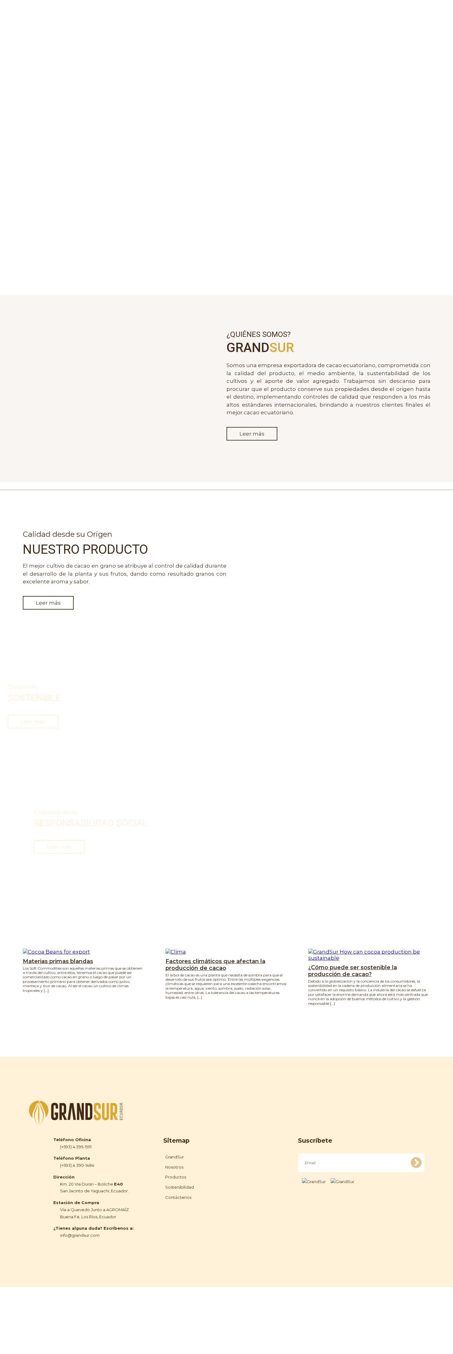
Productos (274, 12)
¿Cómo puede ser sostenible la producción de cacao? (352, 971)
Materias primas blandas (58, 961)
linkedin (401, 13)
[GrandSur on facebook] (314, 1181)
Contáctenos (361, 12)
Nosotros (238, 12)
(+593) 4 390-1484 (77, 1165)
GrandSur (174, 1156)
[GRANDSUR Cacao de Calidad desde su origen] (61, 20)
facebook (390, 13)
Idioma (418, 12)
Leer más (251, 434)
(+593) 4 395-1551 (76, 1146)
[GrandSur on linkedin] (342, 1181)
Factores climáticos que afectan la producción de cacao (215, 964)
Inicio (210, 12)
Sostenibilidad (316, 12)
